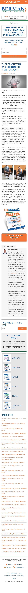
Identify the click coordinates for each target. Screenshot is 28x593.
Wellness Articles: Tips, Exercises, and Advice (13, 548)
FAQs (8, 573)
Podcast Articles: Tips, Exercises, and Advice (13, 501)
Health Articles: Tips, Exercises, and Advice (13, 454)
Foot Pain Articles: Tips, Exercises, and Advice (13, 448)
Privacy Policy (20, 575)
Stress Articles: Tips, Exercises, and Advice (13, 534)
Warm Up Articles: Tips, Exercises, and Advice (13, 545)
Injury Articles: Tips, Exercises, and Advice (12, 462)
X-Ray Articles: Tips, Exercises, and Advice (12, 552)
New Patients (14, 573)
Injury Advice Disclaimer (10, 575)
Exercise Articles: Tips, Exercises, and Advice (13, 440)
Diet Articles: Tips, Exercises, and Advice (12, 436)
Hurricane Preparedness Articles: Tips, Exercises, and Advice (12, 458)
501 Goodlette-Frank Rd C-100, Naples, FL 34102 (14, 17)
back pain (13, 273)
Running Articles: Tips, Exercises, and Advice (13, 513)
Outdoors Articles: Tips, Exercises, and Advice (14, 488)
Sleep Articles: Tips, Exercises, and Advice (12, 521)
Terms (14, 578)
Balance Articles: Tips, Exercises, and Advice (13, 433)
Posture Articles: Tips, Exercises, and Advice (13, 505)
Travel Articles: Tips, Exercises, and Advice (13, 537)
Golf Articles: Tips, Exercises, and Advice (12, 451)
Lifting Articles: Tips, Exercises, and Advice (13, 475)
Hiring (20, 573)
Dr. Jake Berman (4, 73)
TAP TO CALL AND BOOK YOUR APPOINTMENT (12, 2)
